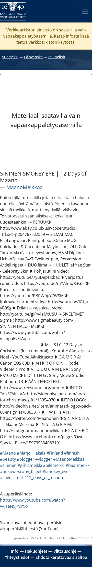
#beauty (8, 459)
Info (15, 551)
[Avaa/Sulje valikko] (85, 11)
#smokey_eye (55, 471)
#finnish (72, 453)
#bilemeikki (54, 465)
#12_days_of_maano (43, 477)
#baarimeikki (78, 465)
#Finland (55, 453)
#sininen (8, 465)
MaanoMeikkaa (24, 187)
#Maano (8, 453)
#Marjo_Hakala (31, 453)
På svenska (33, 56)
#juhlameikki (30, 465)
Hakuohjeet (36, 551)
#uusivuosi (10, 471)
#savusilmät (11, 477)
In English (56, 56)
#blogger (25, 459)
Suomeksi (10, 56)
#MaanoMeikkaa (69, 459)
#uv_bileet (32, 471)
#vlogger (43, 459)
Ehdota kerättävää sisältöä (61, 557)
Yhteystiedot (17, 557)
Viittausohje (64, 551)
